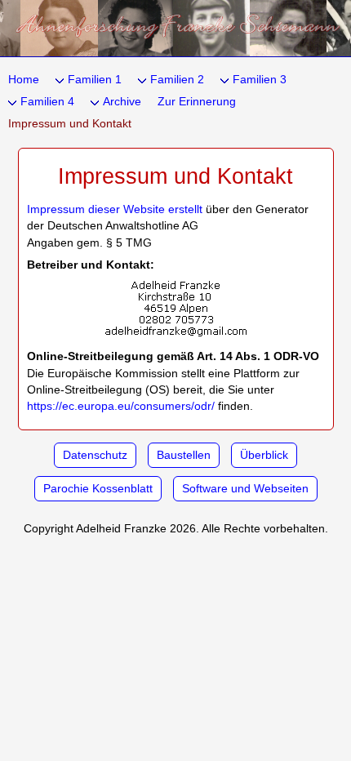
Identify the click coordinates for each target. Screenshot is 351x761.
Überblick (264, 455)
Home (23, 79)
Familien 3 (260, 79)
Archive (122, 102)
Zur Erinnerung (197, 102)
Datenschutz (95, 455)
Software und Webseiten (245, 489)
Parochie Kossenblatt (98, 489)
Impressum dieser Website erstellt (114, 209)
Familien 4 (47, 102)
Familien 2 (177, 79)
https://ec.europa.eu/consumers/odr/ (121, 406)
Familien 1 (95, 79)
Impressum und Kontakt (69, 124)
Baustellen (184, 455)
